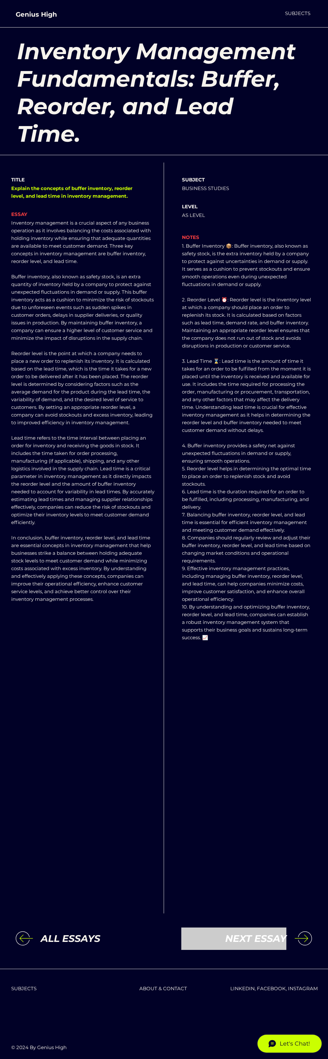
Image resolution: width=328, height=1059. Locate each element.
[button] (297, 13)
